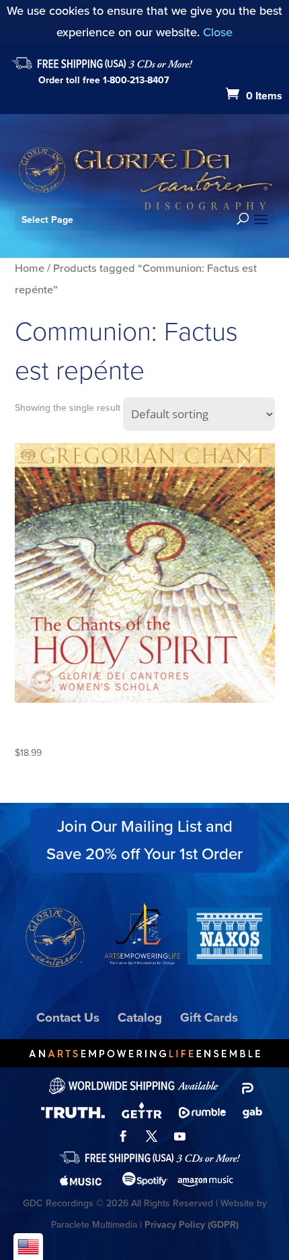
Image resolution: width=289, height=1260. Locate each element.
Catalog (140, 1017)
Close (218, 32)
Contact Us (67, 1017)
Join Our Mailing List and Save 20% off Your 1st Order (144, 840)
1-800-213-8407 (136, 80)
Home (29, 268)
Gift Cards (209, 1017)
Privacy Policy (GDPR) (191, 1225)
